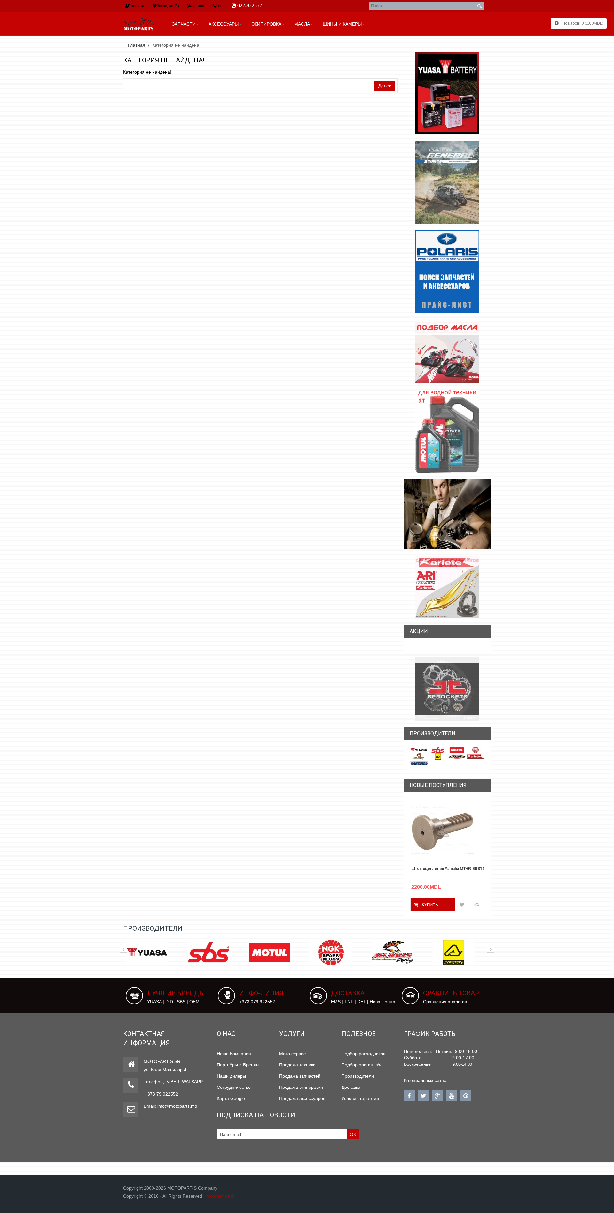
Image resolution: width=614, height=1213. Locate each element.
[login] (214, 6)
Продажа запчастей (299, 1076)
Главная (136, 45)
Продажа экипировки (301, 1087)
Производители (358, 1076)
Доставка (351, 1087)
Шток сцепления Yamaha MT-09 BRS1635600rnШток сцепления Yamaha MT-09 (447, 868)
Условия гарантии (360, 1098)
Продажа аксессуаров (302, 1098)
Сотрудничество (234, 1087)
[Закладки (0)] (155, 6)
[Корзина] (188, 6)
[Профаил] (126, 6)
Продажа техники (297, 1064)
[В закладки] (462, 904)
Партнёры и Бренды (238, 1064)
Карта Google (231, 1098)
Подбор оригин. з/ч (361, 1064)
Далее (384, 85)
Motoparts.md (220, 1196)
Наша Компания (234, 1053)
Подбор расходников (363, 1053)
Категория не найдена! (176, 45)
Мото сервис (292, 1053)
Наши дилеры (231, 1076)
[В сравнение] (476, 904)
